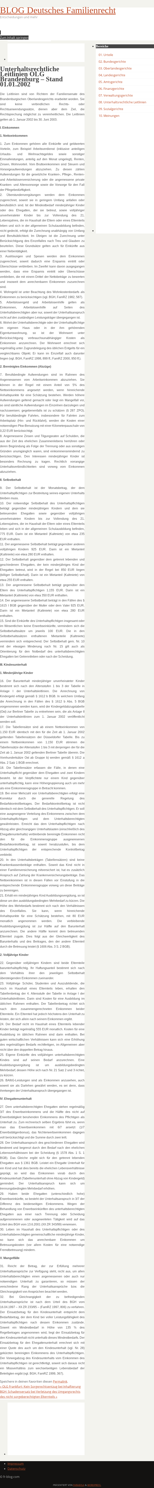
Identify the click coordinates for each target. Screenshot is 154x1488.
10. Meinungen (109, 116)
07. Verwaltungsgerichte (116, 95)
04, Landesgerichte (112, 75)
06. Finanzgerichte (111, 89)
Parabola (79, 1485)
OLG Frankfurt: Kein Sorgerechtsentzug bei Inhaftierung (40, 1387)
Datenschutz (16, 1469)
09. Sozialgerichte (111, 109)
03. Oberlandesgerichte (115, 68)
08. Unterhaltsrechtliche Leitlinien (122, 102)
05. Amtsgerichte (110, 82)
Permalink (60, 1381)
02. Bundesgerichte (112, 62)
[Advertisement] (76, 31)
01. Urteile (106, 55)
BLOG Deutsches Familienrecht (58, 10)
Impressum (16, 1464)
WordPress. (94, 1485)
